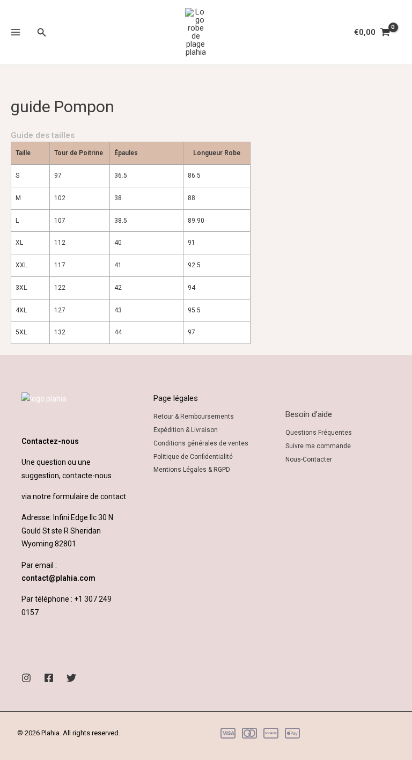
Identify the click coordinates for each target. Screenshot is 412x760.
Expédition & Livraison (185, 430)
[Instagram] (26, 678)
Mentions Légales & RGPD (191, 469)
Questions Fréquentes (318, 432)
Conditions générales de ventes (200, 443)
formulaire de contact (89, 496)
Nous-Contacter (308, 459)
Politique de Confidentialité (193, 457)
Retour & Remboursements (193, 416)
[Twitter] (71, 678)
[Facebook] (49, 678)
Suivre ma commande (318, 446)
